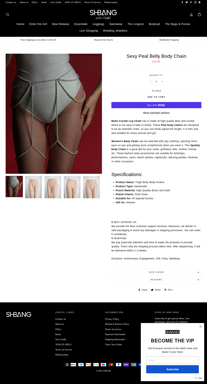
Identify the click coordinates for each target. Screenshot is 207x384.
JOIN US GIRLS (73, 2)
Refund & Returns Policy (117, 324)
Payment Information (115, 334)
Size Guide (55, 2)
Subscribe (172, 369)
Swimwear (116, 24)
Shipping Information (115, 339)
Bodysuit (154, 24)
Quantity (156, 75)
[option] (38, 40)
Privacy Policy (112, 319)
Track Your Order (113, 344)
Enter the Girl (38, 24)
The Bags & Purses (177, 24)
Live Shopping (89, 30)
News (44, 2)
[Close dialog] (200, 326)
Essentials (81, 24)
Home (20, 24)
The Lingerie (136, 24)
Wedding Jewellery (115, 30)
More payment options (156, 112)
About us (24, 2)
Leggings (98, 24)
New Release (60, 24)
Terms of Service (92, 2)
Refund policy (111, 2)
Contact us (11, 2)
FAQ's (35, 2)
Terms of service (113, 329)
